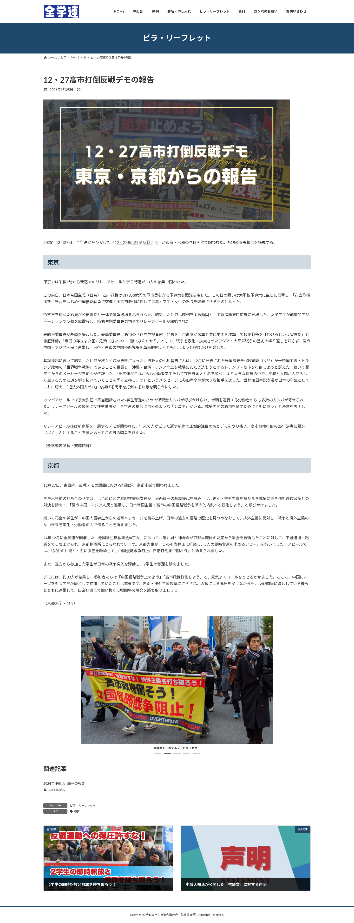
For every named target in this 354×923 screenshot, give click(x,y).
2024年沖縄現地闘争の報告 (64, 783)
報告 (77, 811)
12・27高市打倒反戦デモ (136, 242)
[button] (157, 753)
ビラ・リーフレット (83, 805)
